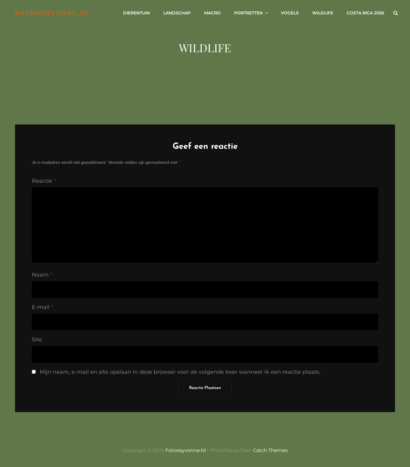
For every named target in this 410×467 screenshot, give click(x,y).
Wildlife (322, 13)
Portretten (248, 13)
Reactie (44, 181)
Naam (42, 274)
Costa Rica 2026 (365, 13)
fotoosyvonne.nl (52, 13)
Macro (212, 13)
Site (37, 339)
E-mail (42, 307)
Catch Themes (270, 450)
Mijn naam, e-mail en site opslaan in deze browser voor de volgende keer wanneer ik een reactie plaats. (180, 372)
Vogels (290, 13)
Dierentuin (136, 13)
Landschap (177, 13)
